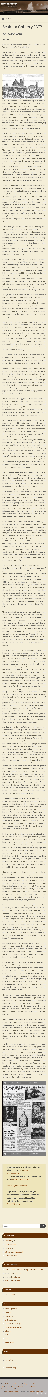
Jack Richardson (10, 1244)
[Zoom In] (27, 1083)
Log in (7, 1356)
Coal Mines (9, 1316)
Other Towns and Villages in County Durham (27, 1269)
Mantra (31, 1392)
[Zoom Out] (23, 1083)
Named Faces (20, 1386)
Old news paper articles (13, 1327)
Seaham (7, 1335)
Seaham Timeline (7, 1386)
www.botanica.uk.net (20, 1179)
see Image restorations (17, 1186)
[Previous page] (5, 1083)
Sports (7, 1339)
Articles (35, 1384)
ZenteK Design (13, 1204)
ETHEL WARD (9, 1248)
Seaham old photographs (21, 1384)
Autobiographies (11, 1309)
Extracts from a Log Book (14, 1252)
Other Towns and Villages (10, 1389)
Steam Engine (9, 1342)
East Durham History (11, 1392)
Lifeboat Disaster (11, 1320)
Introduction (16, 1273)
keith (6, 1269)
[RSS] (45, 5)
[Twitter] (41, 5)
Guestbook (32, 1386)
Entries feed (9, 1360)
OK (42, 1226)
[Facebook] (37, 5)
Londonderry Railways (13, 1324)
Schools (7, 1331)
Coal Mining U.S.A (11, 1241)
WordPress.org (10, 1367)
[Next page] (9, 1083)
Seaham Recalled (11, 1256)
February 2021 (10, 1295)
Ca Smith (8, 1312)
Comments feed (10, 1364)
